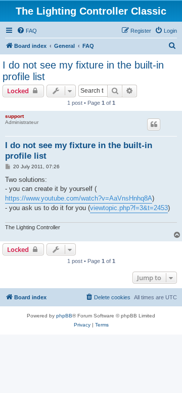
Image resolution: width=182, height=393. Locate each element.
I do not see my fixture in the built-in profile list (83, 70)
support (14, 116)
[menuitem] (27, 31)
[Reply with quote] (153, 124)
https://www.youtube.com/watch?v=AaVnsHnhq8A (78, 198)
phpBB (64, 315)
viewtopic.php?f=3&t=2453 (129, 208)
